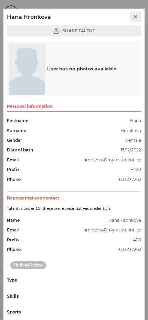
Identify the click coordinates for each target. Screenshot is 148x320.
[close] (135, 16)
